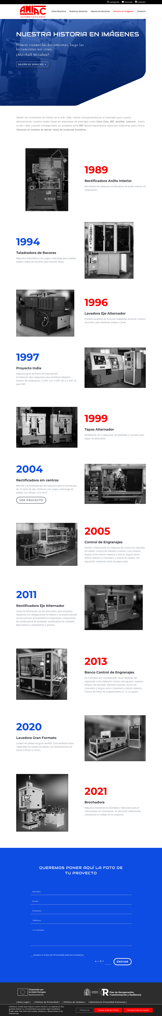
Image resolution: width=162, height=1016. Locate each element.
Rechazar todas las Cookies (138, 1010)
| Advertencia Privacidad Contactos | (108, 1002)
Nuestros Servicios (78, 12)
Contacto (141, 12)
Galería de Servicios (100, 12)
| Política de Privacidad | (46, 1002)
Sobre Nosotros (59, 12)
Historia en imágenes (123, 12)
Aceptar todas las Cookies (108, 1010)
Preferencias (84, 1010)
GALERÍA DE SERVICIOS (31, 64)
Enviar (122, 961)
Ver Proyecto (31, 500)
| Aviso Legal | (23, 1002)
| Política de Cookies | (74, 1002)
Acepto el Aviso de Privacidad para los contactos (59, 955)
